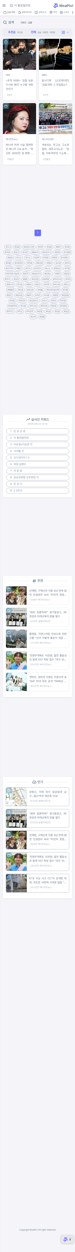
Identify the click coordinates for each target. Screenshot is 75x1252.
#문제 (57, 252)
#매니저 (10, 284)
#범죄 (49, 263)
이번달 (52, 32)
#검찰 (17, 247)
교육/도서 (42, 12)
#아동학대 (12, 306)
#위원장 (63, 306)
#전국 (53, 300)
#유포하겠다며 (53, 290)
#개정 (45, 257)
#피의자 (22, 300)
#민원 (57, 311)
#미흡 (8, 263)
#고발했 (67, 252)
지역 (55, 12)
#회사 (66, 284)
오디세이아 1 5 (20, 457)
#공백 (36, 257)
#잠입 (66, 273)
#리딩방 (35, 279)
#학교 (19, 311)
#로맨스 (48, 273)
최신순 (20, 32)
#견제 (29, 263)
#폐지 (58, 247)
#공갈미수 (34, 300)
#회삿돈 (30, 290)
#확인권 (39, 263)
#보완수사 (46, 252)
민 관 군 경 (17, 431)
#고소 (19, 257)
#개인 (37, 295)
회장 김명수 (18, 464)
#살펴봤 (45, 279)
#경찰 (49, 247)
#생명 (39, 311)
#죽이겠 (44, 306)
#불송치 (35, 252)
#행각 (57, 273)
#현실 (66, 311)
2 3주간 (16, 490)
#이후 (40, 247)
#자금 (20, 290)
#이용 (65, 290)
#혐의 (28, 284)
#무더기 (10, 311)
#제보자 (57, 268)
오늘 (39, 32)
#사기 (27, 268)
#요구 (37, 284)
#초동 (67, 247)
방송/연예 (11, 12)
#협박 (28, 295)
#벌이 (19, 268)
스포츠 (66, 12)
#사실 (19, 284)
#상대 (16, 279)
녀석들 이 (17, 451)
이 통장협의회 (19, 437)
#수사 (8, 247)
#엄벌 (42, 317)
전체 (33, 32)
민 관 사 (16, 484)
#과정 (7, 252)
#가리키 (37, 268)
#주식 (7, 279)
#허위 (68, 279)
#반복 (53, 306)
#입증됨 (65, 295)
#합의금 (19, 295)
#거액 (46, 284)
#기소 (27, 257)
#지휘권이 (19, 263)
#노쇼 (47, 268)
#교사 (44, 300)
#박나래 (56, 284)
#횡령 (55, 295)
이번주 (45, 32)
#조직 (67, 263)
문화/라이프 (26, 12)
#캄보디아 (36, 273)
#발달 (25, 279)
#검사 (16, 252)
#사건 (25, 252)
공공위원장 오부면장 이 (24, 477)
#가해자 (64, 257)
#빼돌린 (10, 290)
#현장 (48, 311)
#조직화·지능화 (12, 273)
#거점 (67, 268)
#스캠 (58, 263)
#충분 (54, 257)
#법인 (9, 295)
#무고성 (33, 306)
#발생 (10, 257)
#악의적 (29, 311)
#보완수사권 (29, 247)
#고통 (23, 306)
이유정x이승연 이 (21, 444)
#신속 (33, 317)
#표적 (25, 273)
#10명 (63, 300)
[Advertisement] (37, 197)
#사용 (46, 295)
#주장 (12, 300)
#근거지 (9, 268)
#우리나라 (57, 279)
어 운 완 (16, 470)
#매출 (40, 290)
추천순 (12, 32)
